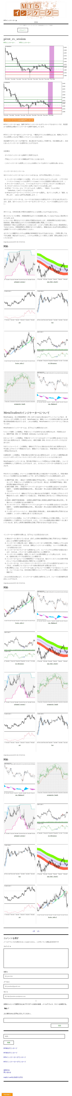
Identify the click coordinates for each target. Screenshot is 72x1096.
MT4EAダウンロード (10, 1048)
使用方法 (7, 1070)
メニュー (22, 30)
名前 (6, 972)
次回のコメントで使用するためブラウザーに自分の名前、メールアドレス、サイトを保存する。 (36, 1004)
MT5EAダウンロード (10, 1053)
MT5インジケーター (9, 42)
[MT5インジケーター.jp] (36, 10)
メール (6, 982)
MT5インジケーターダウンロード (15, 1062)
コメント (7, 946)
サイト (6, 992)
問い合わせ (7, 1072)
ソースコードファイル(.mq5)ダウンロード (18, 120)
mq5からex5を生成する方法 (13, 1077)
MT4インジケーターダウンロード (15, 1057)
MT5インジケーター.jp (10, 20)
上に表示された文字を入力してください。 (18, 1013)
